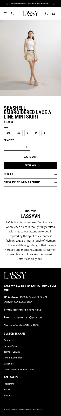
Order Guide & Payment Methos (19, 369)
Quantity (9, 140)
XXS (8, 133)
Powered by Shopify (33, 409)
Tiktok (7, 389)
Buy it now (30, 165)
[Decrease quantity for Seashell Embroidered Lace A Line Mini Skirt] (7, 146)
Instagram (9, 383)
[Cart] (53, 13)
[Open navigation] (7, 13)
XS (18, 133)
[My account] (46, 13)
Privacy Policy (10, 345)
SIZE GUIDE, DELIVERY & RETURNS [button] (22, 182)
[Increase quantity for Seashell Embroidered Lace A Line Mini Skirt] (26, 146)
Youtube (8, 395)
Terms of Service (12, 351)
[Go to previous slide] (7, 3)
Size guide (9, 363)
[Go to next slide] (54, 3)
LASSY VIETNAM (17, 409)
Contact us (9, 340)
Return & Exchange (13, 357)
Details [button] (8, 174)
